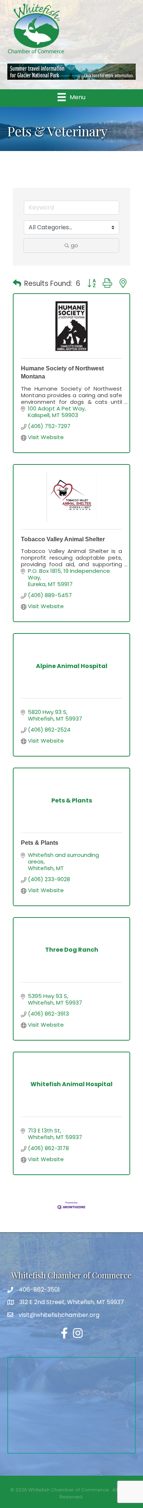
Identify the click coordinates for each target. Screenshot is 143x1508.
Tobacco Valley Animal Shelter (63, 539)
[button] (17, 283)
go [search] (74, 245)
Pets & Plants (39, 843)
